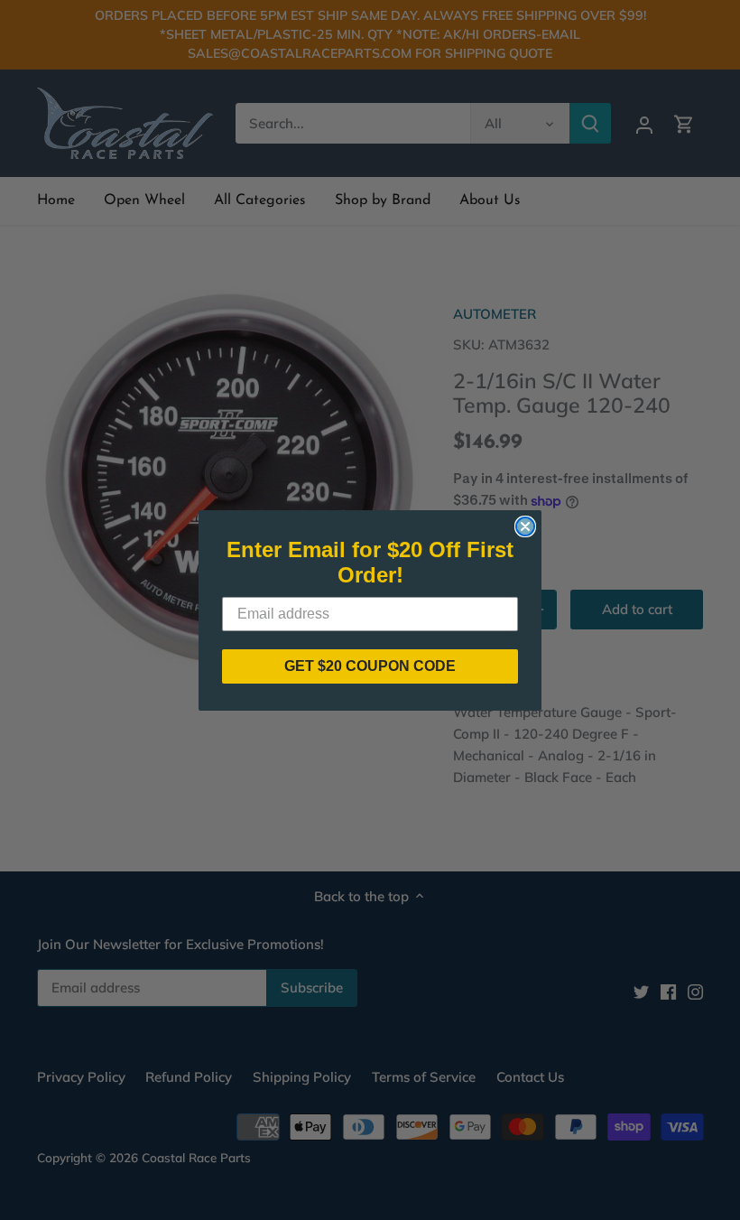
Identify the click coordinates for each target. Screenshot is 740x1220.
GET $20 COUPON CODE (370, 666)
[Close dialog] (525, 526)
